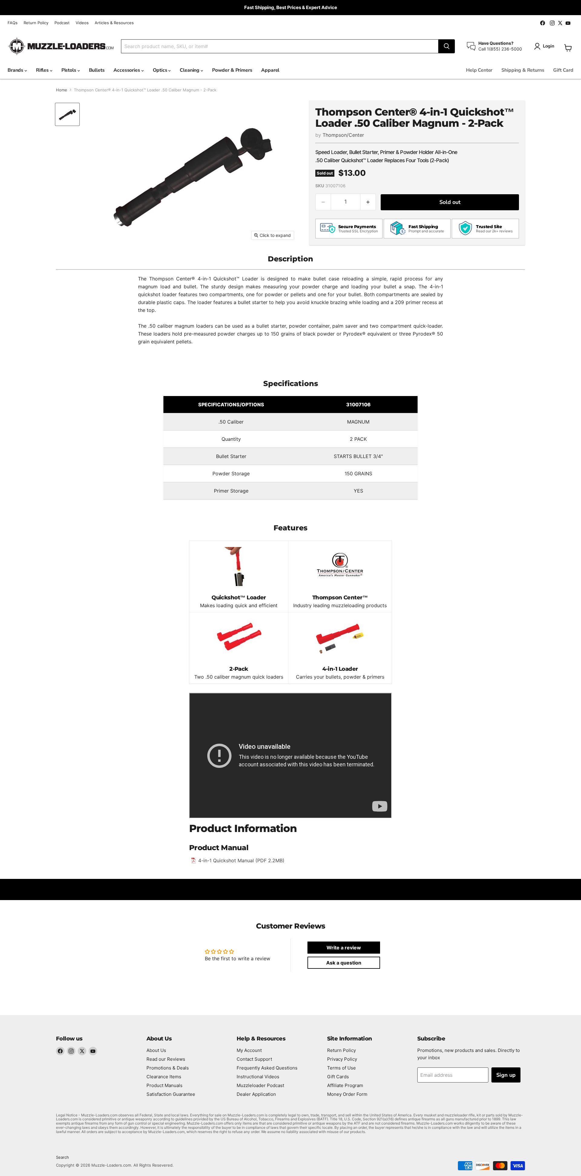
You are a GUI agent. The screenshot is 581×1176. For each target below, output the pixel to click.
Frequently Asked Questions (267, 1068)
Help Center (479, 70)
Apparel (270, 70)
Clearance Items (163, 1076)
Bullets (97, 70)
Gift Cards (338, 1076)
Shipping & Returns (522, 70)
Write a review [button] (344, 948)
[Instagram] (71, 1051)
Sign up (506, 1075)
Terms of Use (341, 1068)
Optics (161, 70)
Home (61, 90)
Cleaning (190, 70)
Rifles (43, 70)
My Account (249, 1050)
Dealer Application (256, 1094)
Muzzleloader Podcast (260, 1085)
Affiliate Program (345, 1085)
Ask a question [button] (343, 963)
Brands (16, 70)
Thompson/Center (343, 135)
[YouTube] (93, 1051)
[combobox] (279, 46)
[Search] (446, 46)
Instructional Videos (258, 1076)
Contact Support (254, 1059)
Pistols (69, 70)
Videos (82, 23)
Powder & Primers (232, 70)
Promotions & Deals (167, 1068)
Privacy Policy (342, 1059)
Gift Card (563, 70)
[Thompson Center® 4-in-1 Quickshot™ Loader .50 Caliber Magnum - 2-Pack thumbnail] (67, 114)
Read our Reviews (165, 1059)
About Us (156, 1050)
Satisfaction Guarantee (170, 1094)
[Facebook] (60, 1051)
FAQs (13, 23)
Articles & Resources (114, 23)
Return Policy (36, 23)
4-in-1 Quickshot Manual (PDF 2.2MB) (241, 860)
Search (62, 1157)
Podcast (62, 23)
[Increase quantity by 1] (368, 202)
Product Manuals (164, 1085)
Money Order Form (347, 1094)
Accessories (127, 70)
